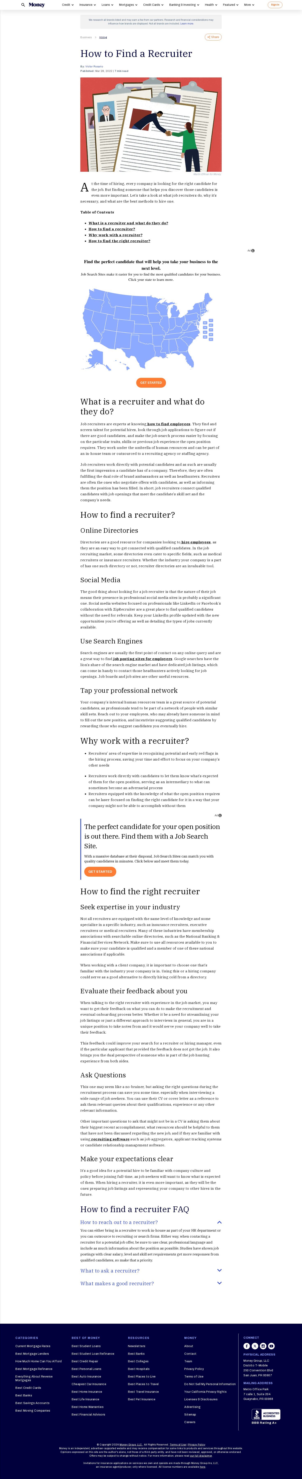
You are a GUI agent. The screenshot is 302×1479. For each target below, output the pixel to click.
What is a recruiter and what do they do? (128, 223)
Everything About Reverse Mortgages (34, 1378)
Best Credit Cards (28, 1387)
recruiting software (110, 1139)
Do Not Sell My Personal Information (210, 1384)
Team (188, 1361)
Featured (229, 4)
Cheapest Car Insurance (89, 1384)
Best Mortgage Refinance (34, 1369)
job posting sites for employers (142, 659)
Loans (106, 4)
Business (86, 37)
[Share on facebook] (246, 1346)
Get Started (151, 382)
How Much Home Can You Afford (38, 1361)
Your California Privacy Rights (205, 1391)
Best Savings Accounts (32, 1403)
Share (215, 37)
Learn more (186, 23)
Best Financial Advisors (88, 1414)
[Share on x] (255, 1346)
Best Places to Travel (143, 1384)
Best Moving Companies (32, 1410)
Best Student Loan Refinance (93, 1353)
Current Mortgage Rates (32, 1346)
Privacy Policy (194, 1369)
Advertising (192, 1407)
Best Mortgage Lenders (32, 1353)
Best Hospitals (139, 1369)
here (202, 1466)
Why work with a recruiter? (115, 235)
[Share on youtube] (271, 1346)
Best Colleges (138, 1361)
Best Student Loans (86, 1346)
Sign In (275, 4)
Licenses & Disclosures (201, 1399)
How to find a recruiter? (112, 229)
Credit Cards (151, 4)
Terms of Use (193, 1376)
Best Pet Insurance (141, 1399)
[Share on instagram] (263, 1346)
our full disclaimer (201, 1455)
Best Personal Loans (86, 1369)
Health (209, 4)
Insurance (86, 4)
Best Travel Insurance (143, 1391)
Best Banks (23, 1395)
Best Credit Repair (85, 1361)
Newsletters (136, 1346)
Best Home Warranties (88, 1407)
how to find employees (168, 424)
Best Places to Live (142, 1376)
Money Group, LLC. (131, 1444)
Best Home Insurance (87, 1391)
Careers (190, 1422)
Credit (66, 4)
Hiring (103, 37)
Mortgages (126, 4)
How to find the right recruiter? (119, 241)
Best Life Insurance (85, 1399)
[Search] (23, 5)
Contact (190, 1353)
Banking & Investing (182, 4)
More (247, 4)
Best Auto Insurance (86, 1376)
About (188, 1346)
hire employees (195, 542)
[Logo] (37, 5)
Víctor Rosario (94, 66)
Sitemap (190, 1414)
